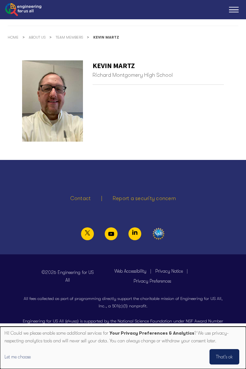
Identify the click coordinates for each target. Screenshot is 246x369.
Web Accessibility (130, 271)
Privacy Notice (169, 271)
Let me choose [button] (17, 356)
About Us (37, 37)
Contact (80, 198)
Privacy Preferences (152, 281)
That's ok (224, 356)
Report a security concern (144, 198)
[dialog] (123, 348)
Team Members (69, 37)
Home (13, 37)
